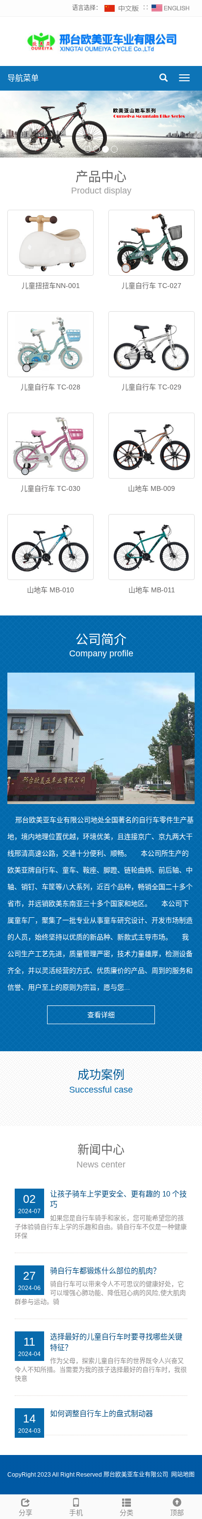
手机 (76, 1513)
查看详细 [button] (101, 1015)
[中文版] (122, 7)
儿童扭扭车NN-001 (51, 286)
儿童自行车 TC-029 (151, 387)
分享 (25, 1513)
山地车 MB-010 (50, 590)
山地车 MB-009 (151, 488)
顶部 (177, 1513)
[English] (171, 7)
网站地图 (183, 1474)
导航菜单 (23, 78)
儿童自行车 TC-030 (50, 488)
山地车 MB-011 (151, 590)
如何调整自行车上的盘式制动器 (101, 1413)
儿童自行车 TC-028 (50, 387)
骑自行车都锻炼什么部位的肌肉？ (105, 1270)
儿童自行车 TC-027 (151, 286)
